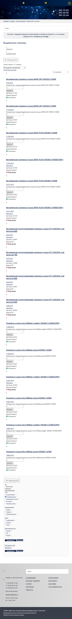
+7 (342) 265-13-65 (12, 583)
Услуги (28, 584)
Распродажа (53, 578)
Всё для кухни (20, 21)
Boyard (8, 531)
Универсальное (11, 514)
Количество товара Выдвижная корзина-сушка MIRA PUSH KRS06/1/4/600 (33, 139)
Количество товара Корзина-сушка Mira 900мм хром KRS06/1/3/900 (31, 458)
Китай (8, 535)
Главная (6, 21)
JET (7, 533)
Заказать (9, 166)
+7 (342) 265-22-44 (12, 588)
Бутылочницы (10, 494)
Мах (46, 36)
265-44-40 (64, 12)
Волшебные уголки (12, 499)
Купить (9, 90)
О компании (31, 578)
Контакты (30, 587)
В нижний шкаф (11, 497)
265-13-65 (64, 10)
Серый (8, 522)
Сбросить (20, 540)
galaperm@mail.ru (12, 594)
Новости (29, 590)
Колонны (9, 501)
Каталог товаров (33, 581)
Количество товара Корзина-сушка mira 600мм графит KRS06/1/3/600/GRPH (34, 329)
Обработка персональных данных (13, 615)
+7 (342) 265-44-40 (12, 585)
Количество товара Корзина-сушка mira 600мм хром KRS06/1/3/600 (31, 356)
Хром (8, 525)
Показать (10, 545)
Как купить (52, 581)
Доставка (52, 584)
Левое (8, 509)
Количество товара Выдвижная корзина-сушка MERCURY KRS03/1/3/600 (32, 85)
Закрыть (8, 548)
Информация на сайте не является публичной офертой (19, 613)
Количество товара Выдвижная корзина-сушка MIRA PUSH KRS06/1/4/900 (33, 187)
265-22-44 (64, 15)
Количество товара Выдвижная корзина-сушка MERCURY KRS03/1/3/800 (32, 112)
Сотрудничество (55, 587)
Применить (10, 540)
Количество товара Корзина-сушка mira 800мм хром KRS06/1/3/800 (31, 404)
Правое (8, 512)
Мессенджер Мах (11, 591)
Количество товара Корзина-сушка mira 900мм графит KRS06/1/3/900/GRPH (34, 431)
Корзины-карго (11, 503)
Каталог (12, 21)
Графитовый (10, 520)
